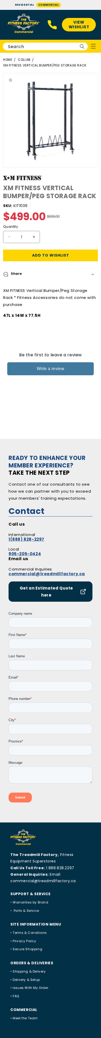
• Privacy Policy (23, 941)
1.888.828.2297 (60, 867)
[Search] (82, 46)
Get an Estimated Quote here (46, 591)
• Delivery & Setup (25, 979)
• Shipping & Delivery (28, 971)
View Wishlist (79, 24)
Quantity (10, 226)
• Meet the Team (24, 1018)
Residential (24, 5)
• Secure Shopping (26, 949)
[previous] (5, 120)
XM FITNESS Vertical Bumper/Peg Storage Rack (44, 65)
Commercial (48, 5)
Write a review (50, 368)
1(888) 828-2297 (26, 539)
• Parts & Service (24, 910)
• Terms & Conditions (28, 932)
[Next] (96, 120)
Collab (24, 59)
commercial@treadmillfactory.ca (47, 574)
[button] (50, 274)
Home (7, 59)
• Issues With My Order (29, 988)
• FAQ (14, 996)
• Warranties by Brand (29, 902)
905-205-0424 (25, 554)
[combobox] (45, 46)
